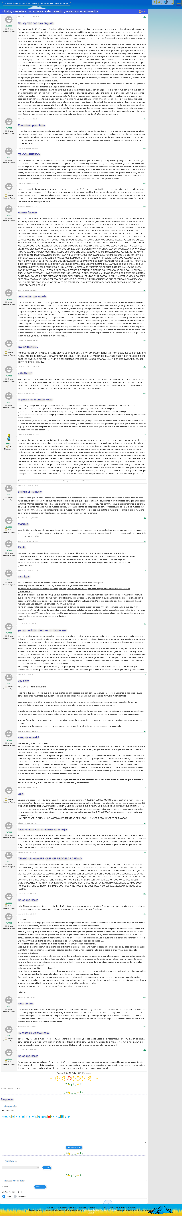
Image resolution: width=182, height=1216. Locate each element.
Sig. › (97, 1078)
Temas (9, 1196)
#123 (144, 997)
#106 (144, 290)
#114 (145, 570)
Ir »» (46, 1168)
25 (90, 1078)
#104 (144, 183)
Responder (74, 1147)
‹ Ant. (50, 1078)
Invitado (9, 26)
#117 (145, 731)
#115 (145, 624)
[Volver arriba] (107, 1204)
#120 (144, 852)
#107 (144, 340)
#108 (144, 367)
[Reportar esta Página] (171, 2)
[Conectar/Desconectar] (154, 2)
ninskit (8, 443)
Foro (16, 4)
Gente (22, 4)
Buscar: (5, 1186)
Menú (178, 3)
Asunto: (5, 1110)
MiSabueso (8, 4)
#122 (144, 914)
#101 (144, 17)
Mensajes (21, 1196)
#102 (144, 119)
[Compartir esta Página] (160, 2)
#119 (145, 823)
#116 (145, 674)
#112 (145, 518)
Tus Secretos (32, 4)
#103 (144, 148)
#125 (144, 1050)
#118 (145, 787)
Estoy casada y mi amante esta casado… (54, 4)
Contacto (91, 1213)
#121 (144, 894)
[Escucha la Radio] (165, 2)
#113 (145, 541)
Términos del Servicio (91, 1210)
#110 (145, 435)
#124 (144, 1026)
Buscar (40, 1187)
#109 (144, 393)
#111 (145, 485)
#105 (144, 206)
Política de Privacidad (108, 1210)
